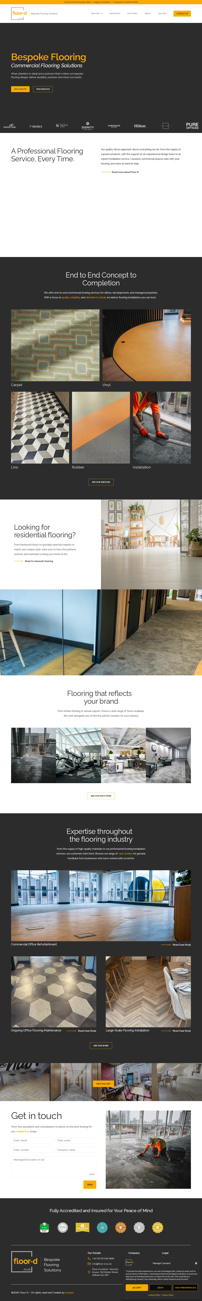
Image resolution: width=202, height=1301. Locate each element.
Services (95, 13)
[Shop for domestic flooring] (18, 561)
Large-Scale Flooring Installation (127, 1030)
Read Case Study (181, 945)
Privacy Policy (168, 1295)
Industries (115, 13)
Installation (142, 467)
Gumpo (69, 1292)
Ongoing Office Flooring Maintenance (36, 1030)
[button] (196, 1263)
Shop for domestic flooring (39, 561)
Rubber (78, 467)
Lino (14, 467)
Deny (160, 1287)
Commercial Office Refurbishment (34, 944)
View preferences (185, 1287)
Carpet (16, 385)
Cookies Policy (154, 1295)
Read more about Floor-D (125, 172)
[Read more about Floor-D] (105, 172)
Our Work (132, 13)
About (148, 13)
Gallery (162, 13)
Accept (136, 1287)
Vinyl (106, 385)
